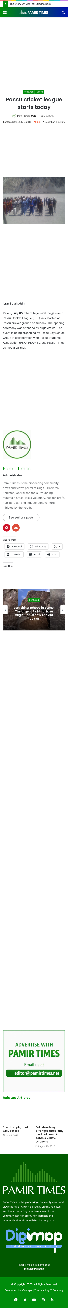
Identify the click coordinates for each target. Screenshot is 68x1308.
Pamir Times (23, 115)
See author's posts (21, 517)
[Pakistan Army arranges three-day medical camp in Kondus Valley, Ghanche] (50, 1115)
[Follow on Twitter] (32, 115)
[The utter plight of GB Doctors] (17, 1115)
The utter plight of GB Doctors (15, 1129)
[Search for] (63, 13)
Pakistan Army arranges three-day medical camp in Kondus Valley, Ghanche (49, 1134)
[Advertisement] (34, 53)
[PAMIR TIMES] (34, 12)
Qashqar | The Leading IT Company (42, 1290)
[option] (34, 609)
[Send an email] (34, 115)
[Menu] (5, 13)
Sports (39, 91)
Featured (28, 91)
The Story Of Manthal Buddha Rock (30, 3)
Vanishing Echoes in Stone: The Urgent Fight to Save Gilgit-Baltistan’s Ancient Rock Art (34, 613)
